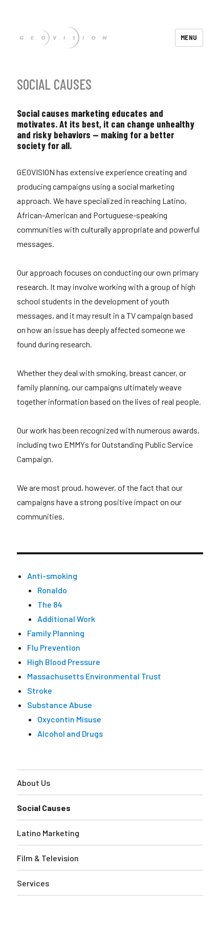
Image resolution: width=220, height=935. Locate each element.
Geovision (29, 915)
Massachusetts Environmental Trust (94, 676)
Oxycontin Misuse (69, 719)
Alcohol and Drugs (70, 733)
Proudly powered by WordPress (95, 915)
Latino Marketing (48, 833)
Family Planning (55, 633)
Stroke (39, 690)
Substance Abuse (59, 705)
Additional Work (66, 619)
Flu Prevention (53, 647)
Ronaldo (52, 590)
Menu (189, 37)
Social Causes (44, 808)
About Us (33, 782)
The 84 (49, 604)
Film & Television (48, 858)
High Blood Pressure (63, 662)
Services (33, 883)
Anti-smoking (52, 575)
